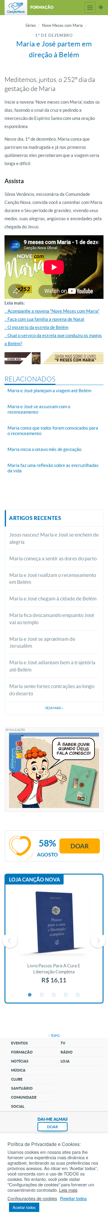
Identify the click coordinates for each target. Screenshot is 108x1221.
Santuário (22, 1088)
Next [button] (98, 940)
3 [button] (54, 995)
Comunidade (24, 1097)
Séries (31, 25)
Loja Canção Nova (34, 879)
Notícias (19, 1061)
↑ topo (54, 1036)
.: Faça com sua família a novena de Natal (44, 319)
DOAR (52, 1127)
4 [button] (66, 995)
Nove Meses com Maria (62, 25)
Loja (65, 1061)
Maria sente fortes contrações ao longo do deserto (51, 689)
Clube (16, 1079)
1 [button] (30, 995)
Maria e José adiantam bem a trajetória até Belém (52, 665)
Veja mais (54, 708)
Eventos (19, 1043)
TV (63, 1043)
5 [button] (78, 995)
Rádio (67, 1052)
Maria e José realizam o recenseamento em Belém (52, 578)
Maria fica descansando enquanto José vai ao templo (51, 618)
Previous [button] (9, 940)
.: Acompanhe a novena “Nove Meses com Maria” (51, 311)
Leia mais (68, 1190)
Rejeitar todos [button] (73, 1198)
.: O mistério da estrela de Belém (36, 327)
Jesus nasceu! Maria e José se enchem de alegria (54, 538)
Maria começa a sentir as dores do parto (53, 558)
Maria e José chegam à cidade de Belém (53, 598)
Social (17, 1106)
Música (18, 1070)
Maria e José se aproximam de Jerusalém (42, 642)
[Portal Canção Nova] (15, 7)
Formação (22, 1052)
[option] (54, 941)
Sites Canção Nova (100, 7)
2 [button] (42, 995)
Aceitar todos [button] (24, 1207)
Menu (90, 7)
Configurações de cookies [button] (32, 1198)
